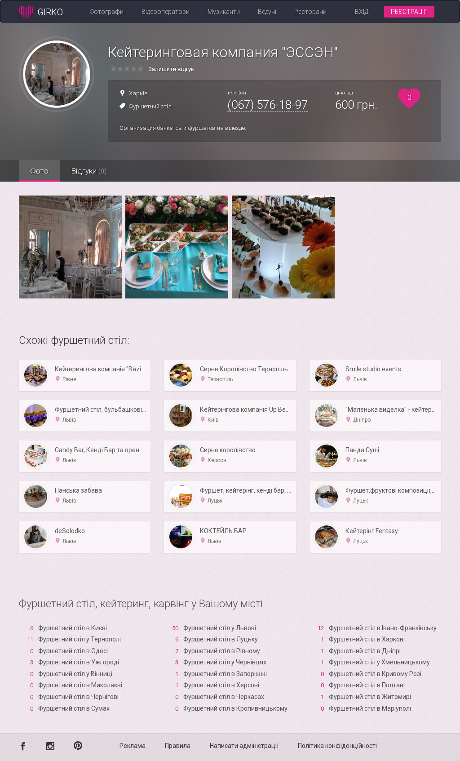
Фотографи (107, 11)
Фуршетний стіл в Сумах (74, 708)
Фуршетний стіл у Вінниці (75, 673)
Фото (39, 170)
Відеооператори (166, 11)
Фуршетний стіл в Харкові (367, 639)
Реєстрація (409, 11)
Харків (138, 93)
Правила (177, 745)
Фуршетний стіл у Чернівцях (224, 662)
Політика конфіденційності (337, 745)
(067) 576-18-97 (267, 104)
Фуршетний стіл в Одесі (73, 650)
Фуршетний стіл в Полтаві (367, 685)
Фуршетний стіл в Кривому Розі (375, 673)
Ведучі (267, 11)
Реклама (132, 745)
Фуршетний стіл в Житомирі (370, 696)
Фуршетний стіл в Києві (72, 628)
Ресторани (310, 11)
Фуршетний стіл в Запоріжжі (225, 673)
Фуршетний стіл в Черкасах (223, 696)
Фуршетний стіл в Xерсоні (221, 685)
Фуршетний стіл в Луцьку (220, 639)
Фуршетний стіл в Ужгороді (78, 662)
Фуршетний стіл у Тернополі (79, 639)
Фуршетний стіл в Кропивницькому (235, 708)
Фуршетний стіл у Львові (219, 628)
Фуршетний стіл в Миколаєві (80, 685)
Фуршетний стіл (150, 106)
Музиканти (224, 11)
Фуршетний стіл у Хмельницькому (379, 662)
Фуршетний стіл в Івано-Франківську (383, 628)
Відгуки (88, 170)
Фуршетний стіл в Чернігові (78, 696)
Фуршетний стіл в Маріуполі (370, 708)
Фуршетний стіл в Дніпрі (365, 650)
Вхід (361, 11)
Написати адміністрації (244, 745)
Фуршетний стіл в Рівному (221, 650)
